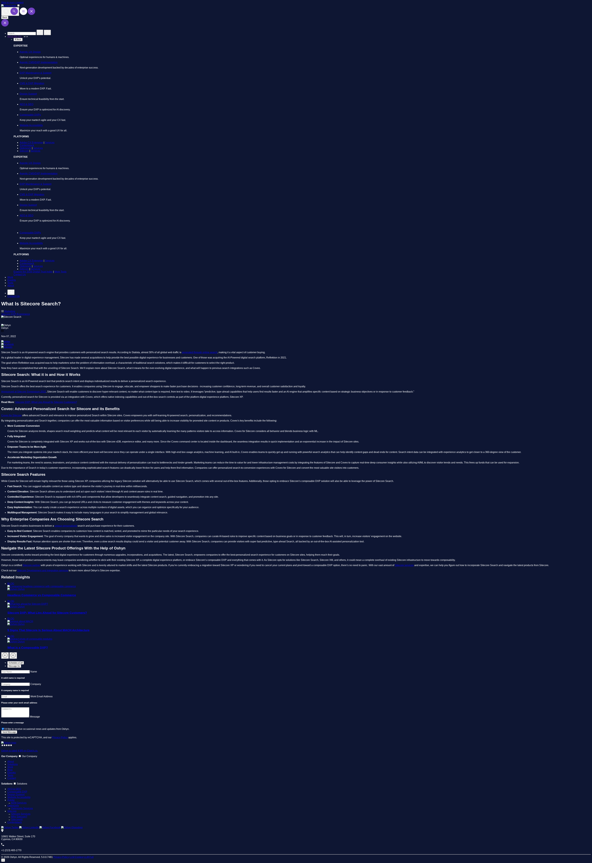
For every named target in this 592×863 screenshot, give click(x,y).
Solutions (12, 764)
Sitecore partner (31, 565)
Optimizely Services (22, 808)
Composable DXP (17, 791)
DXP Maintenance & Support (35, 73)
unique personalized (66, 525)
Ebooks (11, 772)
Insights (11, 280)
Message (35, 716)
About (10, 285)
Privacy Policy (60, 737)
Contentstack (27, 145)
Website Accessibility (31, 125)
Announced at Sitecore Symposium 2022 (23, 391)
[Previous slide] (5, 655)
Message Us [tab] (14, 666)
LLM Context (76, 857)
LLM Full (89, 857)
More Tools (60, 271)
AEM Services (19, 802)
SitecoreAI (17, 819)
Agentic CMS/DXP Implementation (39, 62)
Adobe (11, 800)
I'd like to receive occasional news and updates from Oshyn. (36, 729)
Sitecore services (404, 565)
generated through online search (199, 352)
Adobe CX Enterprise (31, 142)
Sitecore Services (20, 814)
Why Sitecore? (19, 816)
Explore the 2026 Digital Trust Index (33, 271)
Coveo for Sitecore (11, 415)
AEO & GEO (26, 104)
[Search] (10, 11)
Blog (9, 769)
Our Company (29, 756)
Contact (11, 778)
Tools (10, 283)
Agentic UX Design (30, 52)
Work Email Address (41, 696)
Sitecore (24, 151)
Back (4, 17)
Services (49, 142)
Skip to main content (12, 2)
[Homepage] (8, 742)
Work (10, 277)
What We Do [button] (14, 36)
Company (35, 684)
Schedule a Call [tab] (16, 663)
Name (33, 671)
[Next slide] (13, 655)
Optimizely (25, 148)
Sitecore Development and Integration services (42, 570)
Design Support (28, 93)
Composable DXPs (30, 114)
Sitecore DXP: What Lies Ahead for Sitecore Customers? (46, 402)
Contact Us (20, 274)
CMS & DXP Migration (32, 83)
